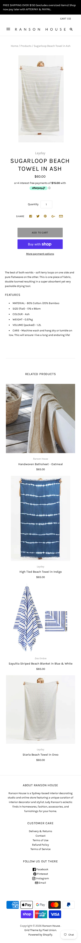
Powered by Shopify (40, 934)
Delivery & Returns (40, 831)
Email (42, 882)
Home (14, 46)
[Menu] (8, 29)
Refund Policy (40, 844)
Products (25, 46)
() (65, 18)
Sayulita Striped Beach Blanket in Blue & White (41, 663)
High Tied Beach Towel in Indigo (40, 571)
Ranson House (40, 458)
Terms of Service (40, 849)
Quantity (33, 204)
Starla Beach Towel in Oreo (40, 754)
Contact (40, 835)
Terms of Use (40, 840)
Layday (40, 153)
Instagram (42, 878)
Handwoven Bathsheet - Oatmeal (40, 464)
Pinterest (42, 874)
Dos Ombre (40, 658)
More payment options (40, 253)
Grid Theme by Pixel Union (40, 930)
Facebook (42, 869)
